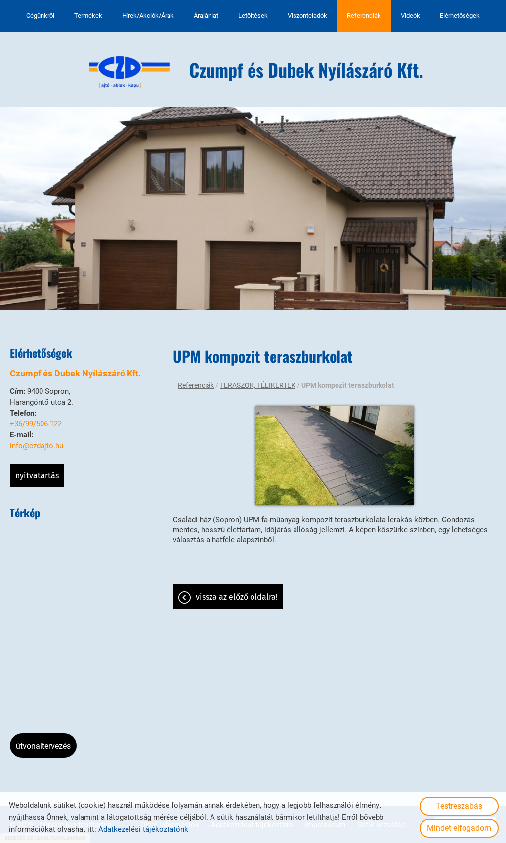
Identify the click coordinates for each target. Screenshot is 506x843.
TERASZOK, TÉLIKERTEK (257, 385)
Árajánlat (206, 15)
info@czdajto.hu (36, 445)
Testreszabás (459, 806)
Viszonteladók (307, 15)
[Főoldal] (130, 72)
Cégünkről (40, 15)
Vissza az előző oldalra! (237, 597)
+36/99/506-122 (36, 424)
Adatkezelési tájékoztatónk (143, 829)
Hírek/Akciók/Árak (148, 15)
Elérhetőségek (460, 15)
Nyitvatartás (37, 475)
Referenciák (364, 15)
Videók (410, 15)
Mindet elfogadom (459, 828)
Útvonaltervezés (43, 745)
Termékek (88, 15)
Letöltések (253, 15)
